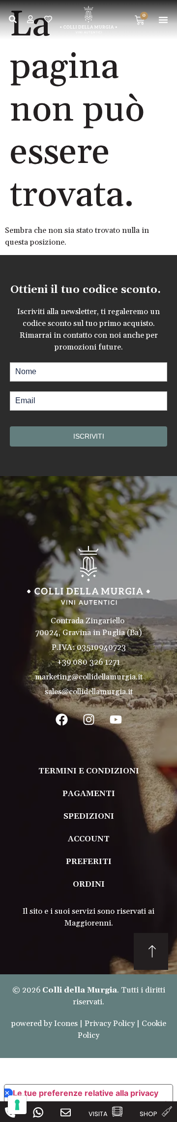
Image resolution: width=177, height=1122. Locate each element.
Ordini (89, 884)
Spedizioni (88, 816)
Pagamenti (88, 794)
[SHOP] (167, 1111)
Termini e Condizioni (88, 771)
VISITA (98, 1114)
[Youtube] (115, 719)
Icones (66, 1023)
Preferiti (89, 861)
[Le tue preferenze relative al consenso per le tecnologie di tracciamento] (17, 1104)
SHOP (148, 1114)
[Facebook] (61, 719)
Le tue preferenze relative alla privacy (85, 1093)
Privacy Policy (110, 1023)
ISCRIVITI (88, 436)
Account (89, 839)
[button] (163, 20)
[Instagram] (88, 719)
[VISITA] (117, 1111)
